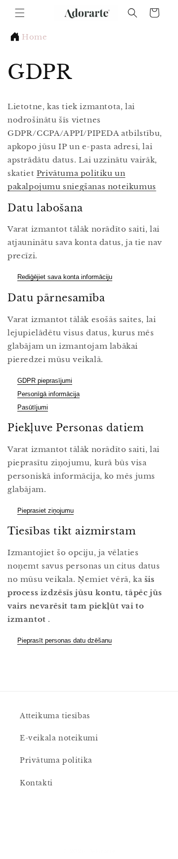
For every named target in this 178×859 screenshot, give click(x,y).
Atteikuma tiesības (55, 715)
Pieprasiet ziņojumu (45, 510)
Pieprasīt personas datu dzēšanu (64, 640)
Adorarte (102, 851)
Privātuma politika (56, 760)
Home (34, 36)
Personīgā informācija (48, 394)
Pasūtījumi (32, 407)
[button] (20, 13)
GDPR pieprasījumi (44, 380)
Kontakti (36, 782)
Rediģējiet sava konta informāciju (64, 277)
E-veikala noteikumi (59, 738)
